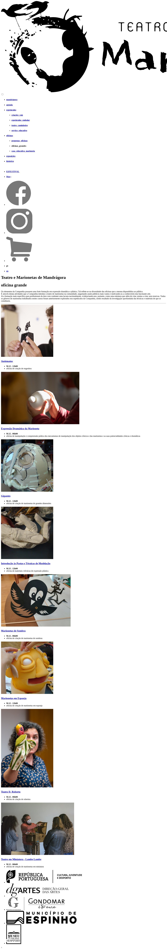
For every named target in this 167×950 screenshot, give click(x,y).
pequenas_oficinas (19, 141)
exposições (10, 156)
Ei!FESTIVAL (12, 171)
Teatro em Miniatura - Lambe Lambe (21, 859)
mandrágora (11, 99)
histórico (10, 161)
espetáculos (11, 110)
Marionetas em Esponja (13, 698)
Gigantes (5, 496)
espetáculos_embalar (20, 120)
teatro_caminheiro (19, 125)
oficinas (9, 135)
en (7, 271)
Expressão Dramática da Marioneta (20, 428)
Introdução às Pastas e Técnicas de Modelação (25, 563)
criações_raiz (17, 115)
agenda (9, 105)
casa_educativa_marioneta (23, 151)
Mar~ (8, 177)
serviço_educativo (19, 130)
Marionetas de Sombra (13, 630)
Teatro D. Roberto (10, 791)
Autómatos (7, 361)
